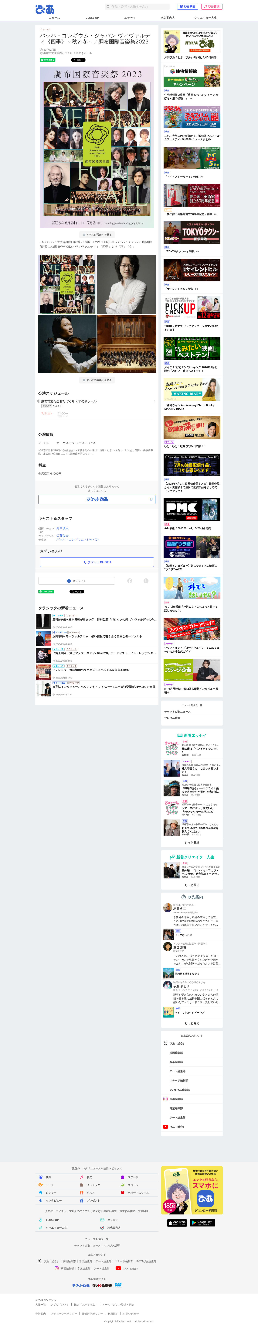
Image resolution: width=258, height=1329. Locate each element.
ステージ (133, 1177)
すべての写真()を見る (99, 234)
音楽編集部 (176, 1062)
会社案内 (40, 1313)
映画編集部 (176, 1052)
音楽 (89, 1177)
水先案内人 (168, 17)
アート (50, 1185)
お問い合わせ (131, 1313)
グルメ (91, 1192)
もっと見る (192, 842)
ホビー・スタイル (138, 1192)
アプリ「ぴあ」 (60, 1304)
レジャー (51, 1192)
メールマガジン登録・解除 (118, 1304)
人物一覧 (40, 1304)
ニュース (54, 17)
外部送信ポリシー (92, 1313)
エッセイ (130, 17)
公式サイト (79, 580)
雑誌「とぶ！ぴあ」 (86, 1304)
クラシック (93, 1185)
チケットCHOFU (99, 562)
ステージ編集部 (179, 1080)
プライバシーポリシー (64, 1313)
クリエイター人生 (205, 17)
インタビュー (54, 1200)
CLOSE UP (92, 17)
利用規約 (113, 1313)
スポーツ (133, 1185)
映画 (48, 1177)
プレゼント (93, 1200)
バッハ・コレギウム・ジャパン (77, 539)
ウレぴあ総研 (172, 717)
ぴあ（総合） (177, 1043)
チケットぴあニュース (177, 711)
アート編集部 (177, 1071)
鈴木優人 (62, 528)
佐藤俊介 (62, 535)
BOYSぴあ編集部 (180, 1089)
